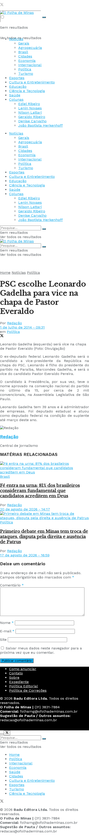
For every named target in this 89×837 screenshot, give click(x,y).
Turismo (25, 73)
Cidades (25, 56)
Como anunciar (22, 669)
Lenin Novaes (30, 108)
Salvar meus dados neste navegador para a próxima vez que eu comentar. (41, 650)
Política (24, 69)
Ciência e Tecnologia (27, 91)
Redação (14, 323)
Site (3, 639)
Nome (7, 623)
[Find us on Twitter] (2, 5)
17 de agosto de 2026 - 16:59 (25, 555)
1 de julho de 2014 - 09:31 (22, 327)
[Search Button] (44, 17)
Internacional (30, 65)
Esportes (16, 78)
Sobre (14, 677)
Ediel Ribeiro (29, 104)
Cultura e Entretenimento (32, 82)
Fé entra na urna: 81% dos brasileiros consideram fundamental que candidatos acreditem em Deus (40, 490)
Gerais (23, 43)
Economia (27, 60)
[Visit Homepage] (17, 12)
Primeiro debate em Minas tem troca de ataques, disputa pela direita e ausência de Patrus (44, 536)
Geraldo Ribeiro (31, 117)
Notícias (16, 39)
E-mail (7, 631)
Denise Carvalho (32, 121)
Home (5, 272)
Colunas (16, 99)
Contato (16, 673)
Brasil (23, 52)
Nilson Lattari (30, 112)
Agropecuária (30, 47)
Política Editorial (23, 686)
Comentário (12, 585)
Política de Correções (28, 690)
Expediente (19, 682)
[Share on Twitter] (2, 336)
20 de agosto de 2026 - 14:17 (25, 509)
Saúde (14, 95)
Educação (17, 86)
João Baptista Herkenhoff (40, 125)
